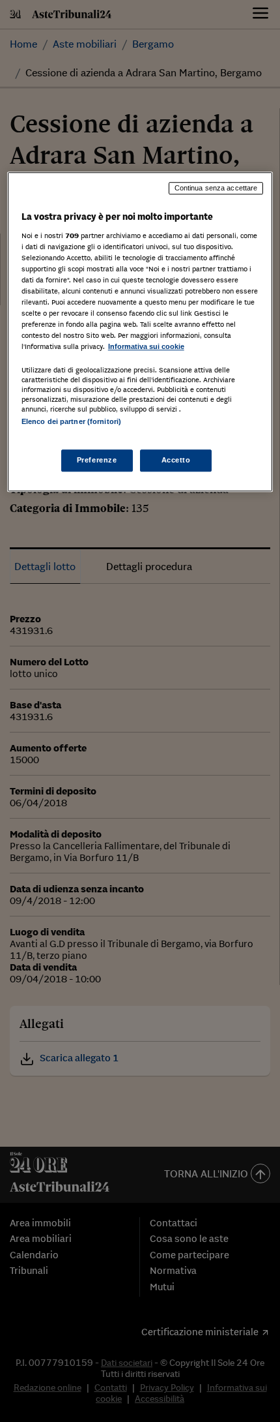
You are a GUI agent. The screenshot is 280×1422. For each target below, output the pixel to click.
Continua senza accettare (216, 188)
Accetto (176, 460)
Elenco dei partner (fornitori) (71, 422)
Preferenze (97, 460)
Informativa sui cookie (146, 346)
